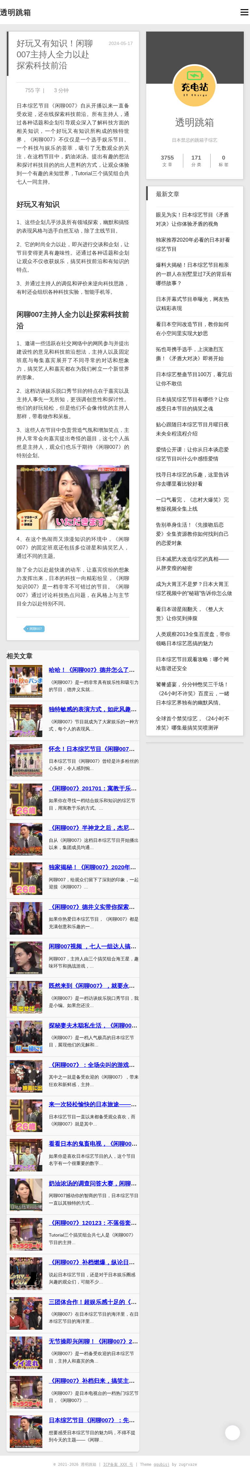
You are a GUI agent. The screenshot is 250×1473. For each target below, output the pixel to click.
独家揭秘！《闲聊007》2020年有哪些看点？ (107, 867)
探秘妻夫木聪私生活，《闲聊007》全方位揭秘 (109, 1025)
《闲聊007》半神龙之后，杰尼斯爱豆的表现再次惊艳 (118, 828)
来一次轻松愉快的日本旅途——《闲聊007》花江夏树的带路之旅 (133, 1104)
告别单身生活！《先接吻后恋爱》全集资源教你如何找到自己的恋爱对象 (192, 534)
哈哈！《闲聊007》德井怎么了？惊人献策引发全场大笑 (121, 670)
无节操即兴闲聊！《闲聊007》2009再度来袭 (107, 1341)
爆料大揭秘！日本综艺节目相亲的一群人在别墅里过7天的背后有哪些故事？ (194, 274)
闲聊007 (36, 628)
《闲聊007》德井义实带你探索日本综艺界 (103, 907)
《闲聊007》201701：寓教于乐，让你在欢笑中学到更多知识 (128, 788)
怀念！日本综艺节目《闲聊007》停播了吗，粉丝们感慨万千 (127, 749)
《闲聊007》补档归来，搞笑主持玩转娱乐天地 (109, 1381)
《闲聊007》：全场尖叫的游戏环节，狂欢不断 (109, 1065)
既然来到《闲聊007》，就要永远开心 (97, 986)
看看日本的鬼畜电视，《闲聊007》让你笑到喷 (109, 1143)
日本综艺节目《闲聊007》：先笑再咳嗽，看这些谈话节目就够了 (133, 1420)
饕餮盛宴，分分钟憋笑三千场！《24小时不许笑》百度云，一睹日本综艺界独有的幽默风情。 (192, 693)
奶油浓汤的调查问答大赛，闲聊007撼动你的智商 (112, 1183)
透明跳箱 (15, 12)
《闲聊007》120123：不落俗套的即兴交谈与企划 (113, 1223)
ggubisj (162, 1464)
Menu (244, 12)
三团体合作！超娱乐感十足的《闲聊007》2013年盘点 (119, 1302)
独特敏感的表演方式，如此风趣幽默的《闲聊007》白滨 (121, 709)
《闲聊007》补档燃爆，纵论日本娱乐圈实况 (106, 1262)
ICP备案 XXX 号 (118, 1464)
